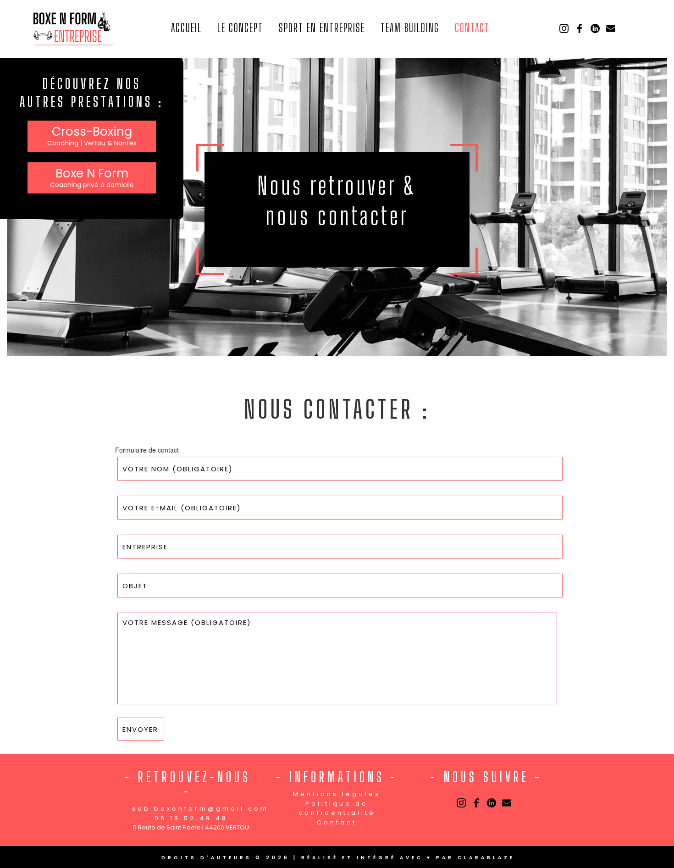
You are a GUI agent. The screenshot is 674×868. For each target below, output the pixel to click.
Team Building (410, 27)
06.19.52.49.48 (191, 818)
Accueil (186, 27)
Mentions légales (337, 794)
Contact (472, 27)
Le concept (240, 27)
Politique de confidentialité (337, 808)
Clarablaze (486, 857)
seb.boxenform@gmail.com (200, 808)
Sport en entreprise (322, 27)
